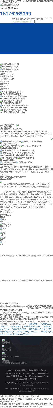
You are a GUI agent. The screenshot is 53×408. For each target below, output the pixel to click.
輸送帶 (2, 87)
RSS (46, 19)
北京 (31, 389)
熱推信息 (15, 19)
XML (51, 19)
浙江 (46, 389)
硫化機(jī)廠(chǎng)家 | (18, 324)
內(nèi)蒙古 (26, 391)
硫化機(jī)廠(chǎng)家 (31, 383)
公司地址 (5, 361)
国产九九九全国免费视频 (34, 407)
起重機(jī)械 (4, 84)
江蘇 (20, 391)
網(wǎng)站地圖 (37, 19)
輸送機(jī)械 (4, 89)
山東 (34, 389)
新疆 (33, 391)
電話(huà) (6, 342)
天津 (42, 389)
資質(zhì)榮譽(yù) (6, 212)
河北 (23, 389)
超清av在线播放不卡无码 (15, 407)
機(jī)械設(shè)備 (6, 74)
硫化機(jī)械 (4, 82)
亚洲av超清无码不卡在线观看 (32, 404)
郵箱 (4, 355)
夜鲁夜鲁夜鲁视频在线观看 (10, 404)
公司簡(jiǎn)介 (5, 210)
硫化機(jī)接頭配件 (7, 79)
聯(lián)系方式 (5, 215)
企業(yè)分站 (25, 19)
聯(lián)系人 (6, 348)
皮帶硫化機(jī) (28, 386)
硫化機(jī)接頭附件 (7, 76)
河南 (27, 389)
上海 (38, 389)
